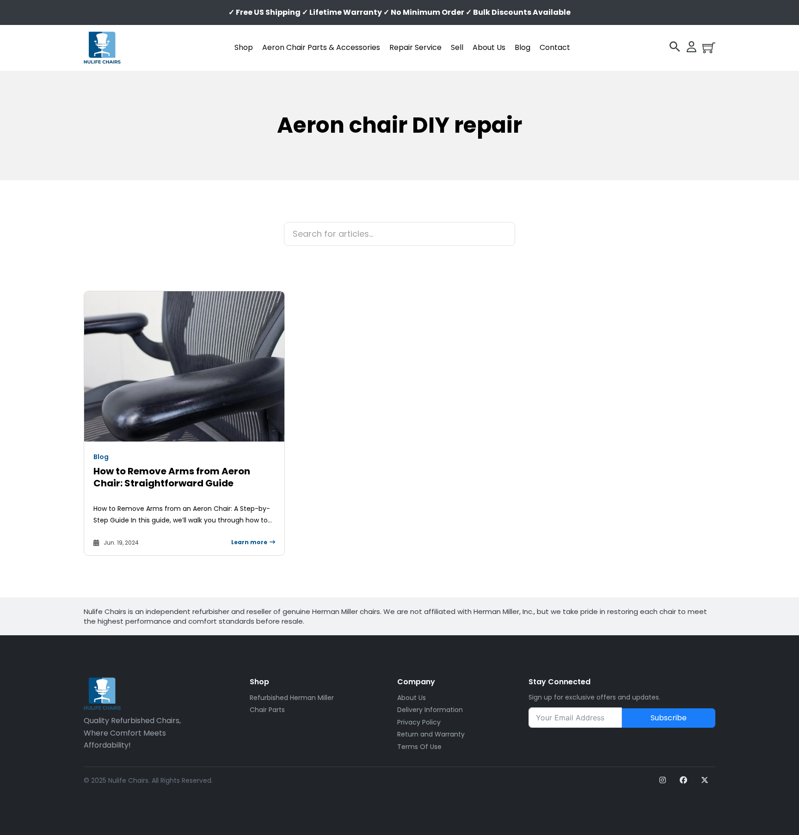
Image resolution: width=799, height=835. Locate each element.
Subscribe (669, 717)
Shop (243, 47)
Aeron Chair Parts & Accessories (321, 47)
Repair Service (415, 47)
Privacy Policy (419, 722)
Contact (555, 47)
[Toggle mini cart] (708, 47)
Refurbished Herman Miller (292, 697)
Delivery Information (430, 709)
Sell (457, 47)
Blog (522, 47)
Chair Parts (267, 709)
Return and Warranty (431, 734)
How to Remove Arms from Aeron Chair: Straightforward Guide (171, 477)
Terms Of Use (419, 746)
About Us (489, 47)
